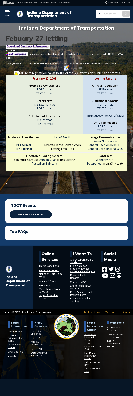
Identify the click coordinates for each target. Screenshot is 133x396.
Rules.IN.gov (46, 285)
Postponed (94, 163)
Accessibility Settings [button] (113, 328)
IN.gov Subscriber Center (48, 297)
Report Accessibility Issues (113, 343)
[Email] (112, 275)
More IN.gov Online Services (50, 290)
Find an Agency (38, 338)
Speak (116, 337)
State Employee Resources (39, 354)
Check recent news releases (80, 287)
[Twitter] (111, 269)
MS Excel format (44, 105)
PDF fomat (105, 89)
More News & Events (30, 214)
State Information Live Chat (92, 346)
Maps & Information (37, 343)
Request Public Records (78, 276)
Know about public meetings (80, 300)
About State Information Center (90, 337)
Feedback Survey (92, 312)
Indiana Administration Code (15, 338)
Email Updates (15, 351)
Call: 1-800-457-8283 (92, 363)
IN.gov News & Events (15, 346)
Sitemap (126, 312)
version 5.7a (47, 160)
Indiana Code (15, 331)
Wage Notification (105, 141)
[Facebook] (104, 269)
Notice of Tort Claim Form (50, 275)
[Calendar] (119, 275)
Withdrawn (103, 160)
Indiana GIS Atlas (48, 281)
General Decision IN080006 (105, 149)
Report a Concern (49, 270)
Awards (12, 356)
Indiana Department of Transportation (49, 14)
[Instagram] (117, 269)
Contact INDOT (79, 282)
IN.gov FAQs (37, 348)
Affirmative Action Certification (105, 115)
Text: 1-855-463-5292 (92, 370)
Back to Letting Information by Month (68, 183)
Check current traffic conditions (81, 261)
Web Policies (111, 312)
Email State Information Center (90, 355)
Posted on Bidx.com (44, 163)
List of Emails (62, 137)
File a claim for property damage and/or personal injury (82, 269)
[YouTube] (105, 275)
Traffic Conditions (49, 266)
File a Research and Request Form (81, 293)
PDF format (44, 89)
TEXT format (44, 93)
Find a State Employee (37, 332)
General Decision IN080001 (105, 145)
